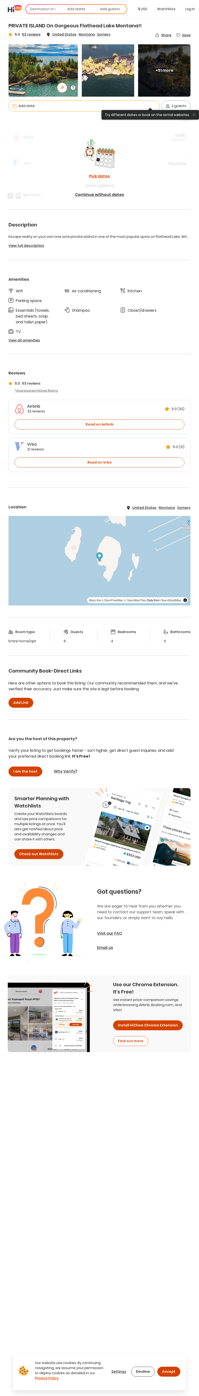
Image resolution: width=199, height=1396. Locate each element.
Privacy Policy (46, 1378)
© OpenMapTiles (135, 600)
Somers (103, 34)
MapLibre (95, 600)
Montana (87, 34)
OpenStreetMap (170, 600)
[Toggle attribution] (185, 600)
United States (64, 34)
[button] (142, 9)
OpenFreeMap (113, 600)
